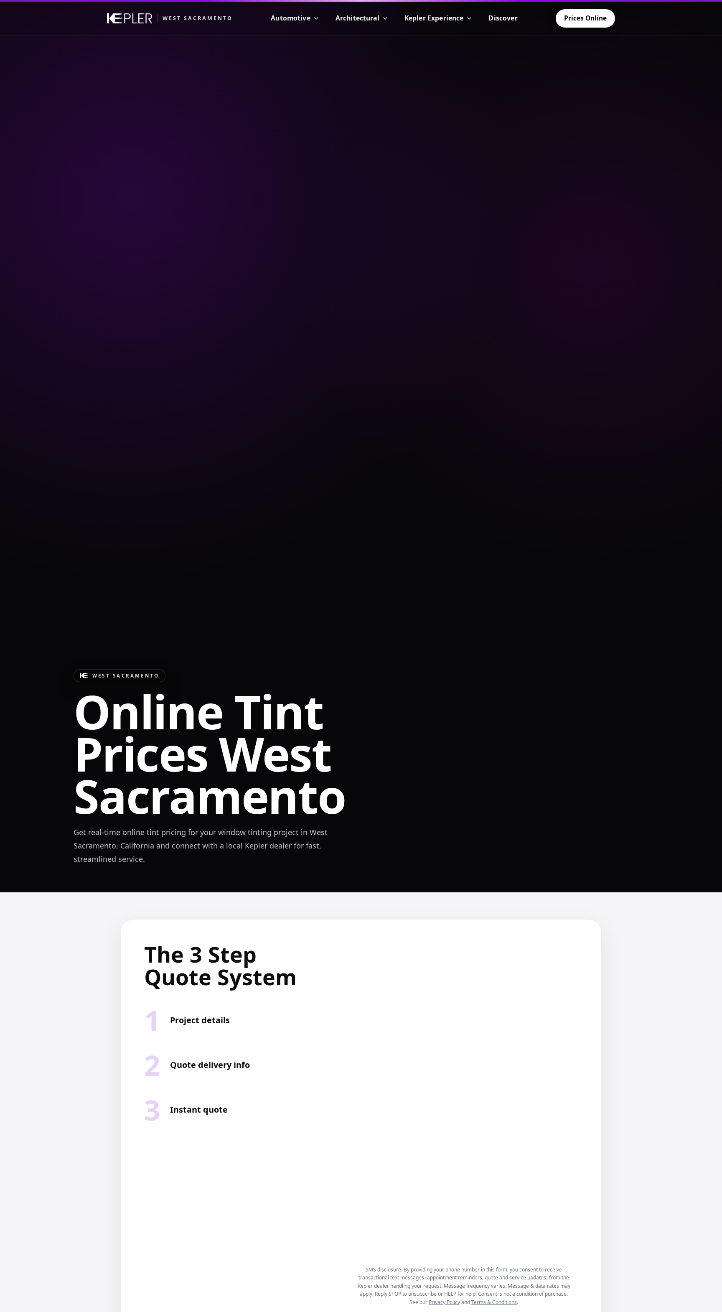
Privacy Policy (444, 1302)
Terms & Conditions (494, 1302)
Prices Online (585, 18)
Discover (502, 18)
